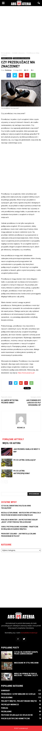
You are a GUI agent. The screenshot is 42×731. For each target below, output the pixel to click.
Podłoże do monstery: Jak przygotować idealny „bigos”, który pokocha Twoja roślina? (19, 521)
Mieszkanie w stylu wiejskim (26, 663)
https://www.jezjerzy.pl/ (26, 373)
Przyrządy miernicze (10, 704)
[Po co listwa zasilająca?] (6, 462)
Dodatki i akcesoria (7, 58)
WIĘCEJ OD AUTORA (11, 443)
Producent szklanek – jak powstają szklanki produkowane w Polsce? (18, 535)
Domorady (5, 690)
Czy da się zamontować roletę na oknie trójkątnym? (16, 507)
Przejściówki (6, 697)
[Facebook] (18, 639)
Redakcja (8, 70)
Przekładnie (6, 711)
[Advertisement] (21, 28)
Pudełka (4, 708)
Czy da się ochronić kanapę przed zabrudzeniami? (26, 653)
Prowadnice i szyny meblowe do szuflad (18, 694)
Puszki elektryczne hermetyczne (15, 718)
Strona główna (5, 53)
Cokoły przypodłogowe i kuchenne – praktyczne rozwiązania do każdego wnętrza (19, 528)
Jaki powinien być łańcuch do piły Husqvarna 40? (33, 402)
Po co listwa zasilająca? (24, 460)
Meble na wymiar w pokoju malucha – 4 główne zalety (26, 675)
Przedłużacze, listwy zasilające (21, 58)
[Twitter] (24, 639)
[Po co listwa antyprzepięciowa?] (6, 473)
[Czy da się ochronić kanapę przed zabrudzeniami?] (6, 655)
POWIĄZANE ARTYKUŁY (13, 439)
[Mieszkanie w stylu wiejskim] (6, 666)
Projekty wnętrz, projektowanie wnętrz (19, 701)
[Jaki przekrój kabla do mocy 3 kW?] (6, 452)
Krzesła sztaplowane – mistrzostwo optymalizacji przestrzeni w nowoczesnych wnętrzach (21, 514)
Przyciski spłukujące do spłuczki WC (17, 715)
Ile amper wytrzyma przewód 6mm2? (9, 401)
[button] (39, 3)
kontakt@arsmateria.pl (29, 633)
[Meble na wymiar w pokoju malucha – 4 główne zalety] (6, 677)
